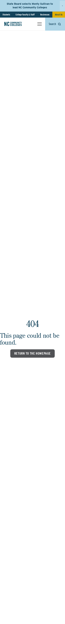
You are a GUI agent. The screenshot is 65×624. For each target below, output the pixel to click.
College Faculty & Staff (25, 14)
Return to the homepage (32, 353)
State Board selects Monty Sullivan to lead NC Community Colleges (30, 5)
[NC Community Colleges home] (17, 24)
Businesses (44, 14)
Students (6, 14)
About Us (58, 14)
